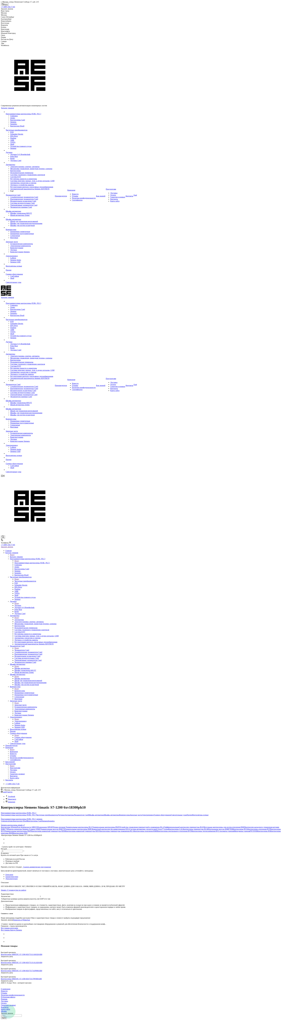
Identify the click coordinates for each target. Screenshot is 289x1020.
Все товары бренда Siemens (11, 930)
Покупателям (15, 768)
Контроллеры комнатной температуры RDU (82, 831)
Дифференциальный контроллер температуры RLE (183, 827)
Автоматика (19, 620)
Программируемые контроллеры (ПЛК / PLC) (32, 563)
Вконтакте (12, 799)
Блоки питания (60, 827)
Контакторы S (6, 827)
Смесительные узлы (179, 815)
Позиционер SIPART (45, 827)
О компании (5, 989)
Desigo (14, 827)
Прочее (189, 815)
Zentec (10, 821)
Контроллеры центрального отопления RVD (174, 831)
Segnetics (51, 821)
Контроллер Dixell (20, 821)
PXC (251, 831)
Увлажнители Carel (21, 650)
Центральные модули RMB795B (220, 829)
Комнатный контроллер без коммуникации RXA (110, 829)
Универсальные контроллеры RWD (106, 827)
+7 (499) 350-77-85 (8, 7)
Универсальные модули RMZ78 (52, 829)
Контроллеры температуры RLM (195, 829)
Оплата (4, 1003)
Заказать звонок (7, 547)
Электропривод (20, 721)
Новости (4, 991)
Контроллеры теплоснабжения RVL (205, 831)
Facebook (11, 796)
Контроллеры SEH (20, 833)
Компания (14, 752)
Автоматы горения (226, 831)
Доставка (4, 1001)
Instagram (11, 802)
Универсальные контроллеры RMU (78, 829)
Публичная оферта (8, 997)
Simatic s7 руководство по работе (13, 890)
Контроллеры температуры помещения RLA (116, 831)
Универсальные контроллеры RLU (79, 827)
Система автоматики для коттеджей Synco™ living (148, 829)
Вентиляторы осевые (200, 815)
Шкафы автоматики (22, 668)
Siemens (45, 821)
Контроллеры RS (263, 831)
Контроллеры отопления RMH (145, 831)
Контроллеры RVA (240, 829)
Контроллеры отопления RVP (258, 829)
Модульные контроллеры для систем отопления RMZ (224, 827)
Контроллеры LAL (175, 829)
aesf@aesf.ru (7, 792)
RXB (255, 831)
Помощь (4, 999)
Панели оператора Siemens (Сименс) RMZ (24, 829)
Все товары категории (9, 928)
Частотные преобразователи (25, 581)
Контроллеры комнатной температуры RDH (48, 831)
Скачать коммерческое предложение (36, 867)
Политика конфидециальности (13, 995)
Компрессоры (19, 691)
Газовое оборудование (23, 737)
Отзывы (4, 993)
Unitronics (4, 821)
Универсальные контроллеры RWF (17, 831)
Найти (4, 1018)
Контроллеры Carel (34, 821)
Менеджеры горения (242, 831)
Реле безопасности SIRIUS (27, 827)
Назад (12, 555)
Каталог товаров (16, 557)
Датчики (17, 605)
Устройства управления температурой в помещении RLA (142, 827)
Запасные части (20, 705)
